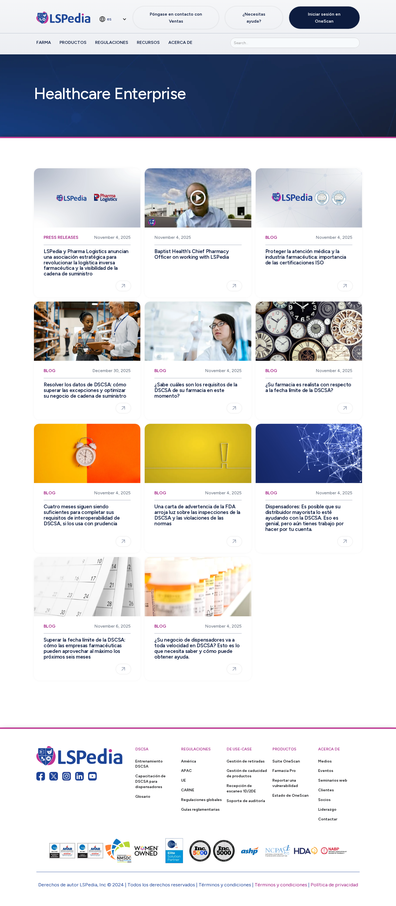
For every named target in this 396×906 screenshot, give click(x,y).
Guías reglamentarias (200, 809)
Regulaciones (111, 42)
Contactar (327, 819)
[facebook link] (40, 776)
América (188, 761)
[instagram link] (66, 776)
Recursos (148, 42)
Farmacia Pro (284, 770)
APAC (186, 770)
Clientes (326, 790)
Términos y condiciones (281, 885)
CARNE (187, 790)
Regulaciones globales (201, 799)
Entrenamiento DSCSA (149, 764)
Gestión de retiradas (246, 761)
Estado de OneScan (290, 795)
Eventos (325, 770)
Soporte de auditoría (246, 800)
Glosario (142, 796)
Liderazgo (327, 809)
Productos (73, 42)
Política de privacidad (334, 885)
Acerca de (180, 42)
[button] (113, 19)
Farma (43, 42)
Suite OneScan (286, 761)
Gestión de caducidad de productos (247, 773)
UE (183, 780)
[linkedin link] (79, 776)
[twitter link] (53, 776)
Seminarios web (332, 780)
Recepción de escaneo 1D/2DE (241, 788)
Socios (324, 799)
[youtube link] (92, 776)
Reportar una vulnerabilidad (285, 783)
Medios (325, 761)
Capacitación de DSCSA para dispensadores (150, 781)
